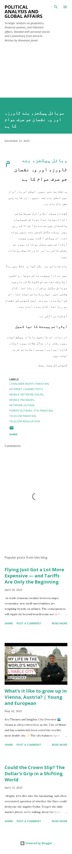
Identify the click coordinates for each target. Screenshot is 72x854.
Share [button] (13, 434)
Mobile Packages (21, 400)
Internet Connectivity (26, 389)
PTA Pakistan (43, 410)
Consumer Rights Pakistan (29, 383)
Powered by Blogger (38, 843)
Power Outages (20, 410)
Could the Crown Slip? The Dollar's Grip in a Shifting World (35, 773)
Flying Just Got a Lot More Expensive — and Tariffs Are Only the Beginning (34, 575)
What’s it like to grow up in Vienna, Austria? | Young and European (36, 697)
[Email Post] (11, 429)
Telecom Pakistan (22, 416)
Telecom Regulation (24, 421)
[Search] (56, 7)
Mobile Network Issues (26, 394)
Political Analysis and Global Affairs (23, 11)
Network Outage (21, 405)
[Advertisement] (36, 68)
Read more (59, 623)
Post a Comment (29, 623)
